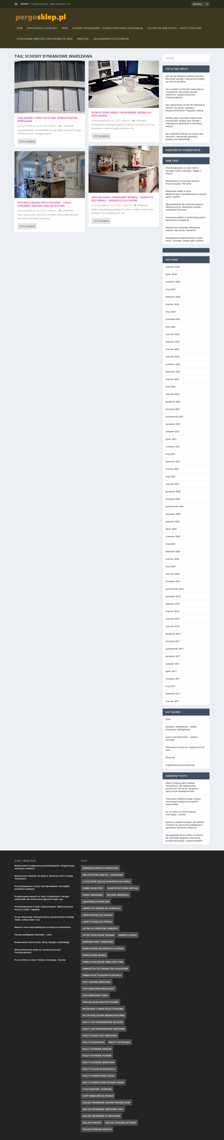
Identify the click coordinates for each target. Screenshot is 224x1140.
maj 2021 (170, 454)
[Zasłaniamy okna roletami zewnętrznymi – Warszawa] (49, 87)
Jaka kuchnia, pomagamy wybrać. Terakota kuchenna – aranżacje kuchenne (122, 199)
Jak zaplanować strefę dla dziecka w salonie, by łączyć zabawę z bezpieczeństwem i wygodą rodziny (185, 107)
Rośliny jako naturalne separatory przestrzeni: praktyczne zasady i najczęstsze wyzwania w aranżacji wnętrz (184, 122)
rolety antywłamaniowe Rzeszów (103, 1022)
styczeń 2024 (172, 356)
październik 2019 (174, 588)
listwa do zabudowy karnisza (100, 928)
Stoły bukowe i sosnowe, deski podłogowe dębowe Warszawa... (61, 3)
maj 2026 (170, 289)
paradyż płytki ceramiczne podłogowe (105, 968)
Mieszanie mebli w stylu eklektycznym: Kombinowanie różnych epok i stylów (186, 194)
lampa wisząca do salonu (97, 914)
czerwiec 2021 (173, 446)
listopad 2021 (173, 409)
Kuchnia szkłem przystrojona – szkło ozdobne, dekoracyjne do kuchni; (44, 204)
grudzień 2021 (173, 401)
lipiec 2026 (171, 274)
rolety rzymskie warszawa (98, 1062)
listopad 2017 (173, 641)
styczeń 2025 (172, 334)
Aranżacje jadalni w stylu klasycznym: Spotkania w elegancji (186, 218)
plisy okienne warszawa (97, 981)
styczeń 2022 (172, 394)
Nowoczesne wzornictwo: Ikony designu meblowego (42, 942)
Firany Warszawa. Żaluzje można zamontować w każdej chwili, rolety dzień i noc (44, 918)
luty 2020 (170, 566)
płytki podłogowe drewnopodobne (103, 1015)
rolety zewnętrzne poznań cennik (103, 1082)
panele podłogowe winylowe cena (103, 961)
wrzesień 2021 (173, 424)
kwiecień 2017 (173, 693)
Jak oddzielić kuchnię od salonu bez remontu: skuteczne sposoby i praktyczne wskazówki (184, 136)
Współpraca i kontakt (42, 28)
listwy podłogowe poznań (98, 935)
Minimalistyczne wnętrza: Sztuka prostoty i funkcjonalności (37, 951)
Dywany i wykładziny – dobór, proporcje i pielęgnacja (107, 28)
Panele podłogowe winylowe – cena (33, 934)
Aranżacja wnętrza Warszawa (100, 868)
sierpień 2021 (173, 431)
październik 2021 (174, 416)
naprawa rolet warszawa (98, 941)
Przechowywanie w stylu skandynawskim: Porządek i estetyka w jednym (42, 887)
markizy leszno (128, 935)
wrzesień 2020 (173, 514)
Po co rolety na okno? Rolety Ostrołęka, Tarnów (181, 813)
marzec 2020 (172, 558)
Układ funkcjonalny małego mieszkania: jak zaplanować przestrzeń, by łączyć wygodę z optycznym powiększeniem (182, 787)
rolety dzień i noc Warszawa (100, 1035)
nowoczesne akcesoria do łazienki (103, 948)
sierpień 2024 (173, 341)
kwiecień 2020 (173, 551)
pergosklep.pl (29, 126)
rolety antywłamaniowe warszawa (104, 1028)
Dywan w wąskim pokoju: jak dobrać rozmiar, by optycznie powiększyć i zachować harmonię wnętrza (185, 825)
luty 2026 (170, 311)
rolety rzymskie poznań (97, 1055)
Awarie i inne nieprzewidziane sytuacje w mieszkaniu (42, 927)
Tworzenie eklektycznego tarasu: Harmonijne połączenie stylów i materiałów (183, 801)
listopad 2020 (173, 498)
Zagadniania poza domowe (111, 39)
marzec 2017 (172, 701)
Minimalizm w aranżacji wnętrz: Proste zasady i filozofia (183, 182)
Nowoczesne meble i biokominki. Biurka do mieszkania (121, 114)
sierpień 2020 (173, 521)
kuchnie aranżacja (118, 894)
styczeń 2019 (172, 618)
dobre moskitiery (93, 888)
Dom (20, 28)
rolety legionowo (93, 1042)
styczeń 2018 (172, 626)
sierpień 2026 (173, 266)
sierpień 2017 (173, 663)
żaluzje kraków (92, 1122)
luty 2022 (170, 386)
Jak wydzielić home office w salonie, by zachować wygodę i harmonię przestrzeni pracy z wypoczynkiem (184, 838)
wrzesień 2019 (173, 596)
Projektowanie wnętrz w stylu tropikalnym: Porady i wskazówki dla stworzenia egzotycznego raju (42, 898)
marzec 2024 (172, 349)
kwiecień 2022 (173, 371)
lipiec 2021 (171, 439)
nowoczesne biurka (94, 955)
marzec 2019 (172, 611)
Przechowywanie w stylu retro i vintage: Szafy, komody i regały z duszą (183, 170)
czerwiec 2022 (173, 364)
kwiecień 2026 (173, 296)
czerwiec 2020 (173, 536)
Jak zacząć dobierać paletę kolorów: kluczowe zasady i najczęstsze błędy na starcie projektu (185, 79)
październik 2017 (174, 648)
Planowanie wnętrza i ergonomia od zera (45, 39)
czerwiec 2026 (173, 281)
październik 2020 (174, 506)
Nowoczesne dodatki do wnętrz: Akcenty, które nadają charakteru (43, 877)
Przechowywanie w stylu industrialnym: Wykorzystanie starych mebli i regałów (43, 908)
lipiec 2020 (171, 528)
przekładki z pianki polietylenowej (103, 1008)
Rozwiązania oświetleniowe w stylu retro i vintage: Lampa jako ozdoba (184, 239)
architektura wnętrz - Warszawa (103, 874)
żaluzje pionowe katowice (120, 1122)
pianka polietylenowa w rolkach (102, 975)
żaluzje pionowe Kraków (97, 1129)
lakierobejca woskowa (96, 901)
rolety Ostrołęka (119, 1042)
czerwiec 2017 (173, 678)
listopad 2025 (173, 319)
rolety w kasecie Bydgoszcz (99, 1069)
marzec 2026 (172, 304)
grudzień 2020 (173, 491)
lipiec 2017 (171, 671)
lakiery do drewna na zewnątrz (102, 908)
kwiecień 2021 (173, 461)
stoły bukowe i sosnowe (97, 1089)
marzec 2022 (172, 379)
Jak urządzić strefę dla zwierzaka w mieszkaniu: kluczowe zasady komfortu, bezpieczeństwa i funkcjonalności (184, 93)
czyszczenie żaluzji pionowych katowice (106, 881)
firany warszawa (93, 894)
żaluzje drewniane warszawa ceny (103, 1109)
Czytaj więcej (27, 141)
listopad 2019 (173, 581)
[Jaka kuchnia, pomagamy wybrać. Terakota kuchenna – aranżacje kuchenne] (124, 169)
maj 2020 (170, 543)
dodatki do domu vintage (123, 888)
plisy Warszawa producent (98, 988)
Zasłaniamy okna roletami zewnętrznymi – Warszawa (49, 119)
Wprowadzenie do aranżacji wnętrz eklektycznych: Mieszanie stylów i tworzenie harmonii (184, 207)
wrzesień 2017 (173, 656)
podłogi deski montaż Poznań (100, 1002)
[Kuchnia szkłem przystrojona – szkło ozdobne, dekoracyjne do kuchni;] (49, 174)
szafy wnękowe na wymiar (98, 1095)
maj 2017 (170, 686)
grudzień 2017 (173, 633)
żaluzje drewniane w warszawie (101, 1115)
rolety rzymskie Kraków (97, 1048)
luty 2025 (170, 326)
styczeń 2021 (172, 484)
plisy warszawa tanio (95, 995)
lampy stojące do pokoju (97, 921)
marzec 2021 (172, 468)
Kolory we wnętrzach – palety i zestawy (175, 28)
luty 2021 (170, 476)
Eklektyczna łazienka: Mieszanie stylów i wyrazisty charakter (183, 229)
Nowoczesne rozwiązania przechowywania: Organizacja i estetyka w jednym (44, 867)
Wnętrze (83, 39)
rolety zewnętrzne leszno (99, 1075)
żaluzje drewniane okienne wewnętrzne (106, 1102)
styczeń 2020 (172, 573)
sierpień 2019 (173, 603)
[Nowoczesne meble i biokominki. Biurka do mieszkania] (124, 84)
